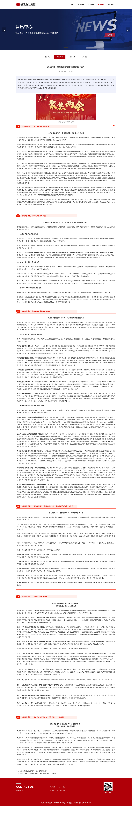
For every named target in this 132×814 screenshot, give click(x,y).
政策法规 (72, 57)
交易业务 (81, 4)
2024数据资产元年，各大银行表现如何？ (35, 771)
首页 (72, 4)
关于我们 (111, 4)
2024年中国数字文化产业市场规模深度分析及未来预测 (39, 773)
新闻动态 (84, 57)
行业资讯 (60, 57)
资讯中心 (101, 4)
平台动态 (48, 57)
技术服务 (91, 4)
